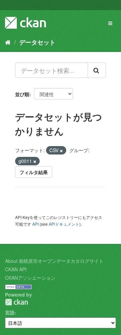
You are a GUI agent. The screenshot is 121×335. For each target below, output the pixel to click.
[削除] (61, 150)
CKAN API (16, 269)
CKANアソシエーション (30, 277)
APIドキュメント (64, 224)
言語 (9, 312)
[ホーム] (8, 41)
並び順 (22, 94)
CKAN (16, 302)
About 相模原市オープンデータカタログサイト (54, 260)
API (35, 224)
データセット (37, 42)
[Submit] (97, 70)
